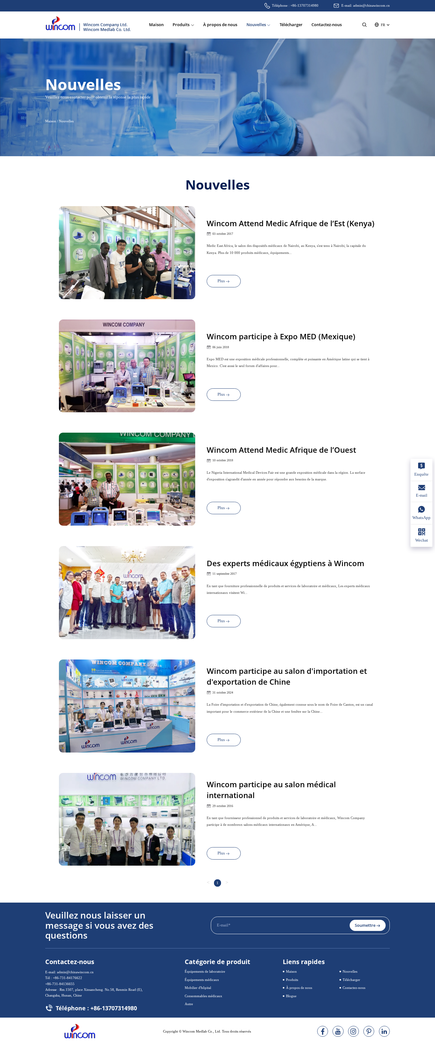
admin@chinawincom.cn (371, 5)
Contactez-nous (326, 24)
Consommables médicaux (203, 996)
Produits (181, 24)
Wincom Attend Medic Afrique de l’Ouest (281, 449)
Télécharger (291, 24)
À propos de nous (220, 24)
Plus (221, 281)
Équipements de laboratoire (205, 971)
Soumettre (365, 925)
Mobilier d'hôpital (198, 988)
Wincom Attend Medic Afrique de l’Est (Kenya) (290, 223)
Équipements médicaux (202, 980)
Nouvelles (256, 24)
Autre (189, 1004)
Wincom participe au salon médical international (271, 789)
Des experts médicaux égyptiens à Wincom (285, 563)
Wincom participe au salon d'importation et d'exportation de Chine (287, 676)
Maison (156, 24)
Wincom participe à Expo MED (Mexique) (281, 336)
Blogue (291, 996)
